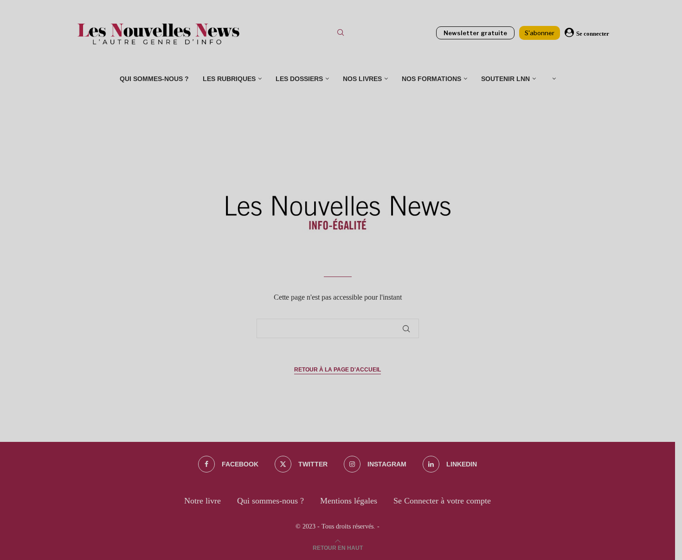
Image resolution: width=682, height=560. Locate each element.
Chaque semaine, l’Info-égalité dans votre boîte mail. (341, 109)
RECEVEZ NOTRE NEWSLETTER (329, 97)
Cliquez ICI (346, 125)
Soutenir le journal (347, 209)
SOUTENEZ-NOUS (347, 167)
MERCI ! (341, 223)
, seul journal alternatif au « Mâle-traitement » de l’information (291, 179)
